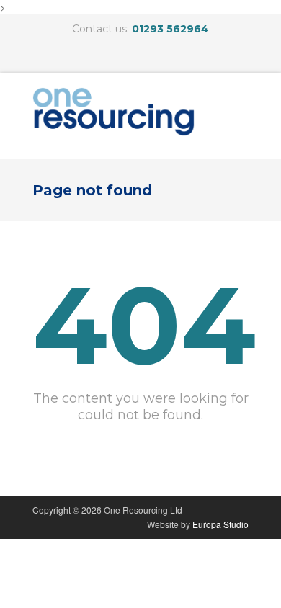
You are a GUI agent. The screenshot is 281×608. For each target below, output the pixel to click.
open (234, 116)
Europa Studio (220, 524)
